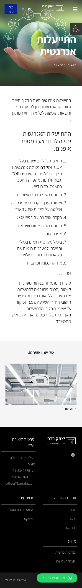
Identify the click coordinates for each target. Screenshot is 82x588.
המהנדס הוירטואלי (21, 510)
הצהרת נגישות (65, 561)
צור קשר (69, 527)
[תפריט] (75, 9)
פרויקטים (27, 518)
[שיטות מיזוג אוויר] (40, 366)
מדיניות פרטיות (65, 552)
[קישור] (53, 9)
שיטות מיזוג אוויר (64, 415)
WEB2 (9, 580)
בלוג (72, 518)
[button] (76, 29)
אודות (71, 510)
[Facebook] (72, 455)
